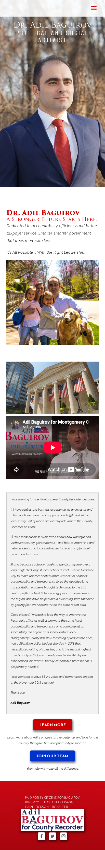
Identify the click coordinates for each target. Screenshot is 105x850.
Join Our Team (52, 756)
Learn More (53, 725)
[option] (52, 93)
